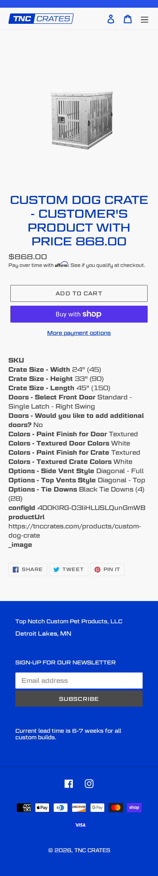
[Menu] (144, 18)
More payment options (79, 333)
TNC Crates (92, 850)
